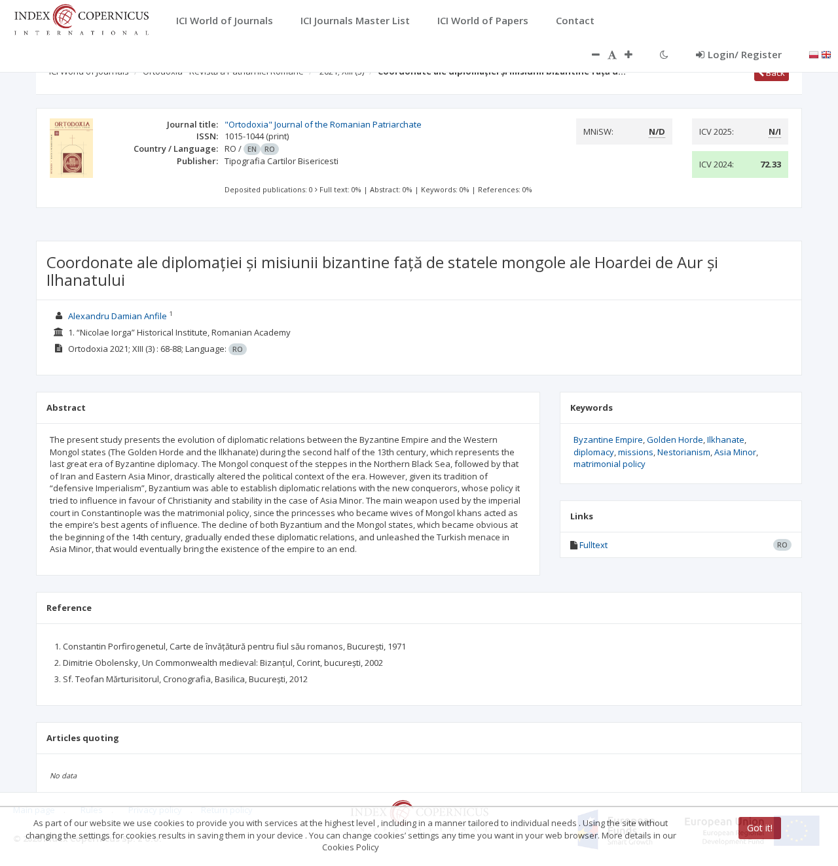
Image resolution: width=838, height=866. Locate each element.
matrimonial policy (610, 464)
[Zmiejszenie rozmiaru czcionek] (589, 54)
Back (774, 72)
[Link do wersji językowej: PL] (814, 54)
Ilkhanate (725, 439)
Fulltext (593, 545)
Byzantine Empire (608, 439)
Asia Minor (735, 452)
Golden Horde (675, 439)
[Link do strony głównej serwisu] (81, 18)
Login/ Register (745, 54)
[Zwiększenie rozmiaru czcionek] (635, 54)
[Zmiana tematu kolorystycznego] (664, 54)
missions (635, 452)
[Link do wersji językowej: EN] (826, 54)
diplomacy (594, 452)
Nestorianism (683, 452)
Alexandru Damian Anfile (117, 316)
